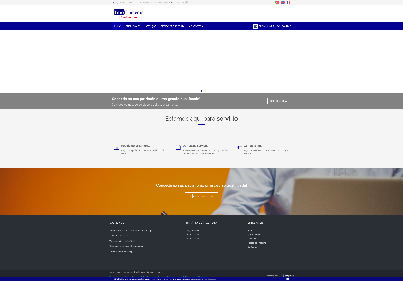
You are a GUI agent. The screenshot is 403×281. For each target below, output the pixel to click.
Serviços (150, 26)
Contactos (196, 26)
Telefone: (114, 241)
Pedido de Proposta (172, 26)
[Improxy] (288, 275)
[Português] (277, 2)
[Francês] (288, 2)
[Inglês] (283, 2)
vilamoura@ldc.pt (183, 2)
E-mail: (112, 251)
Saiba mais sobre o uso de (203, 279)
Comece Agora (278, 101)
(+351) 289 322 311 (142, 2)
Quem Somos (133, 26)
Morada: (113, 230)
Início (117, 26)
